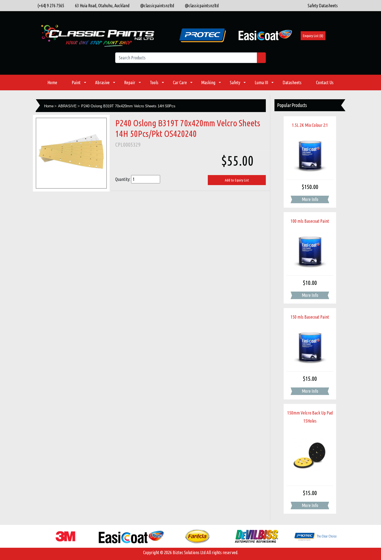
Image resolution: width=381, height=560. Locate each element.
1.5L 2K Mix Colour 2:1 (310, 125)
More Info (310, 199)
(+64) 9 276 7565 (50, 5)
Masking (208, 82)
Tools (154, 82)
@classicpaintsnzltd (156, 5)
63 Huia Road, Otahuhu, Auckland (101, 5)
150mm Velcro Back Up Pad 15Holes (310, 416)
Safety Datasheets (323, 5)
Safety (235, 82)
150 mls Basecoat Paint (310, 316)
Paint (76, 82)
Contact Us (325, 82)
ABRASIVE (67, 106)
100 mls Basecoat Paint (310, 221)
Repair (129, 82)
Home (52, 82)
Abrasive (102, 82)
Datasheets (292, 82)
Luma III (261, 82)
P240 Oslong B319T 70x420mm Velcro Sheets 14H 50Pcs (128, 106)
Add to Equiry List (237, 180)
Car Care (180, 82)
